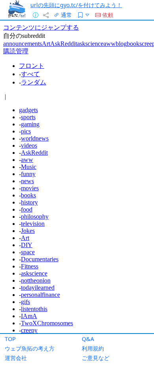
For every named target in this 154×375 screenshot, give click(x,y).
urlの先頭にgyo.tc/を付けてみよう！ (76, 5)
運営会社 (16, 358)
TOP (10, 339)
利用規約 (93, 348)
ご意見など (95, 358)
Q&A (88, 339)
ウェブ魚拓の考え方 (29, 348)
